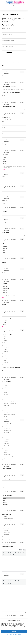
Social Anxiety (7, 405)
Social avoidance (7, 407)
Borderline (6, 394)
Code (24, 549)
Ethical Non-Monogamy (9, 518)
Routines (5, 452)
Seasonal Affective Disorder (10, 401)
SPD (5, 360)
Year (3, 133)
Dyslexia (5, 349)
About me (4, 577)
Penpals (5, 536)
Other (5, 461)
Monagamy (6, 516)
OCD (5, 355)
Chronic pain (6, 432)
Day (3, 121)
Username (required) (6, 28)
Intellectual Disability (8, 358)
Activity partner (7, 532)
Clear (3, 169)
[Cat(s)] (14, 250)
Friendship (6, 530)
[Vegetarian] (14, 320)
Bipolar (5, 342)
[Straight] (14, 157)
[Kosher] (14, 324)
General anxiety (7, 398)
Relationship (6, 534)
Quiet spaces (6, 450)
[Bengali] (14, 286)
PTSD (5, 383)
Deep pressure (7, 439)
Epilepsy (5, 396)
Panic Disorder (7, 412)
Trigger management (8, 456)
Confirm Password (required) (8, 46)
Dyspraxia (6, 351)
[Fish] (14, 252)
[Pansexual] (14, 164)
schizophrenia (7, 409)
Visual (20, 549)
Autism (5, 340)
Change (21, 71)
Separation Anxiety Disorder (10, 403)
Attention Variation (8, 425)
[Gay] (14, 159)
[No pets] (14, 246)
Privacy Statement (18, 634)
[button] (26, 620)
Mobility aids (6, 445)
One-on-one (6, 447)
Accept (14, 631)
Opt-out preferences (10, 634)
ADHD (5, 336)
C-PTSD (5, 385)
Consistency (6, 434)
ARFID (5, 338)
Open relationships (8, 520)
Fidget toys (6, 443)
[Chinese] (14, 290)
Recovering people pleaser (9, 414)
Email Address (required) (7, 34)
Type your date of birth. (7, 119)
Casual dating (7, 538)
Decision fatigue (7, 436)
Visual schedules (7, 458)
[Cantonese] (14, 288)
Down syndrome (7, 353)
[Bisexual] (14, 162)
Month (3, 127)
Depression (6, 347)
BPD (5, 345)
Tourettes (6, 362)
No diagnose (6, 364)
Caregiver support (8, 430)
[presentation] (3, 552)
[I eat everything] (14, 318)
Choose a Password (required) (8, 40)
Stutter (5, 416)
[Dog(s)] (14, 248)
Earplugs (5, 441)
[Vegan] (14, 322)
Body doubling (7, 428)
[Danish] (14, 293)
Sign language (7, 454)
